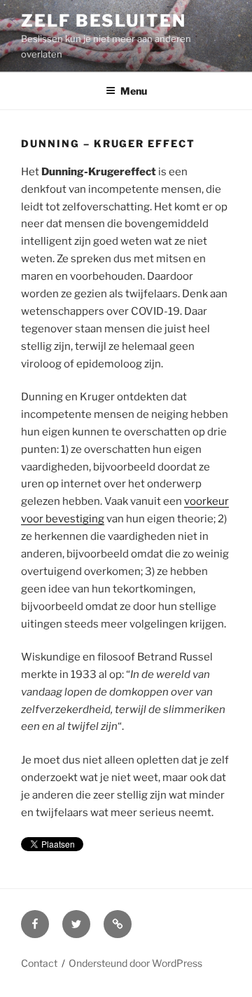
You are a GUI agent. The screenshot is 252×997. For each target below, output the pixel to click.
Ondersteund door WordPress (135, 963)
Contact (39, 963)
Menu (133, 91)
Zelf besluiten (103, 21)
